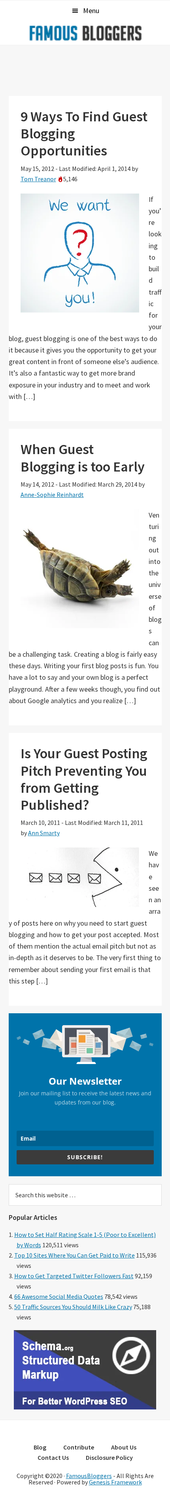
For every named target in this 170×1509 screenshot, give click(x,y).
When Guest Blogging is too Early (83, 457)
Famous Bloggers (85, 33)
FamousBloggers (89, 1476)
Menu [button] (91, 10)
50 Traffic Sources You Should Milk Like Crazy (73, 1307)
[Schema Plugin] (85, 1407)
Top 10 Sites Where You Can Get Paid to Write (74, 1255)
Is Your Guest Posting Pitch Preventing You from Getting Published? (84, 779)
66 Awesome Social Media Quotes (58, 1296)
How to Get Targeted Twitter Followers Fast (74, 1276)
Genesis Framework (115, 1482)
